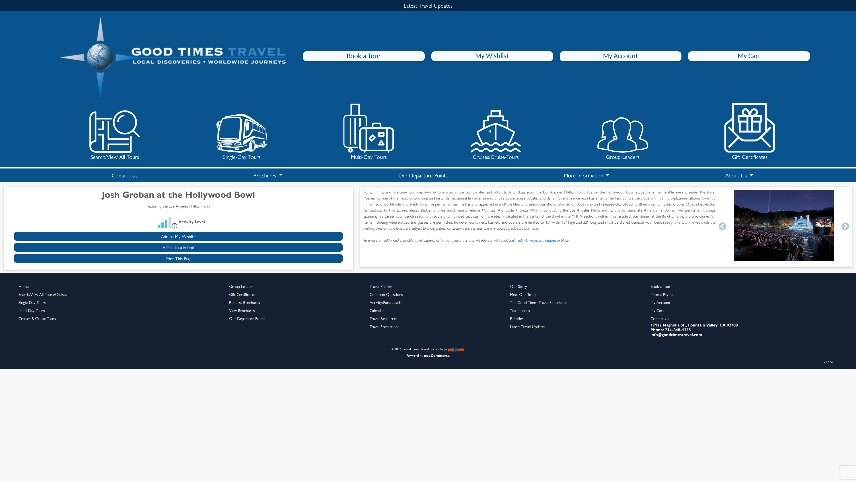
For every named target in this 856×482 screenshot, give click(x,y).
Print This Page (178, 258)
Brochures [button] (265, 175)
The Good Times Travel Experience (538, 302)
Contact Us (125, 175)
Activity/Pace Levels (385, 302)
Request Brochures (244, 302)
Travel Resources (383, 318)
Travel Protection (384, 326)
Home (24, 286)
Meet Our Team (523, 294)
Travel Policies (381, 286)
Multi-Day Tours (369, 156)
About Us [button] (736, 175)
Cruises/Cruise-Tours (496, 156)
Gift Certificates (750, 156)
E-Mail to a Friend (178, 247)
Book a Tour (364, 56)
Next (845, 226)
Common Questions (386, 294)
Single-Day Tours (242, 156)
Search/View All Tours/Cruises (43, 294)
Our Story (518, 286)
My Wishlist (492, 56)
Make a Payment (663, 294)
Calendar (377, 310)
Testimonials (520, 310)
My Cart (749, 56)
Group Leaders (623, 156)
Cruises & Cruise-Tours (37, 318)
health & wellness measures (536, 240)
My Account (620, 56)
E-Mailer (516, 318)
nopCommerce (437, 355)
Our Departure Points (423, 175)
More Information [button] (584, 175)
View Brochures (242, 310)
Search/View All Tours (115, 156)
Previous (722, 226)
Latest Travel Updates (527, 326)
